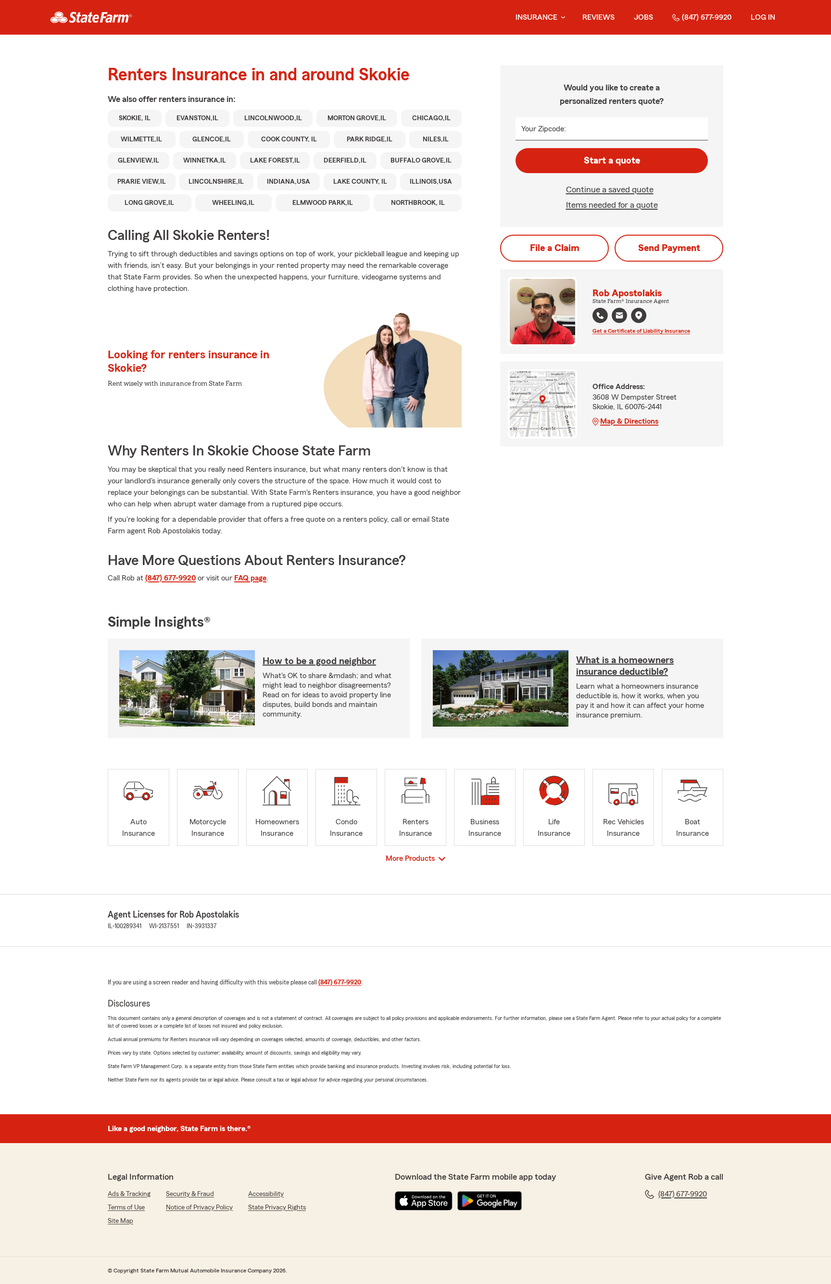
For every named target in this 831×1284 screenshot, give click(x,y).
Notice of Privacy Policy (199, 1207)
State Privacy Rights (277, 1207)
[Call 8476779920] (600, 315)
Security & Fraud (190, 1194)
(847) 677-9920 (706, 17)
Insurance (536, 17)
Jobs (643, 17)
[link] (91, 17)
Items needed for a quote (612, 205)
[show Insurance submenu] (561, 17)
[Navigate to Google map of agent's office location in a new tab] (638, 315)
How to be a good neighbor (319, 661)
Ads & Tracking (129, 1194)
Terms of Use (126, 1207)
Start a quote (612, 160)
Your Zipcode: (543, 129)
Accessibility (266, 1194)
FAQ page (250, 578)
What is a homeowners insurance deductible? (625, 666)
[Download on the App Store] (424, 1200)
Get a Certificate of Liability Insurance (641, 331)
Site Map (120, 1221)
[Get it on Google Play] (489, 1200)
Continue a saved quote (610, 189)
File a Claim (554, 248)
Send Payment (669, 248)
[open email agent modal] (619, 317)
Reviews (598, 17)
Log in (763, 17)
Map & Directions (629, 421)
